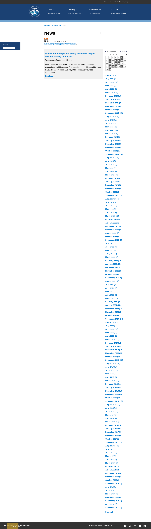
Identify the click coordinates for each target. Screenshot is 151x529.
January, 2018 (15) (112, 429)
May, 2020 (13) (111, 333)
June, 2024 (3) (111, 165)
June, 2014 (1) (111, 504)
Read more (49, 76)
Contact (115, 2)
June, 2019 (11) (111, 370)
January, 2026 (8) (112, 99)
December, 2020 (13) (113, 309)
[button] (54, 12)
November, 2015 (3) (113, 497)
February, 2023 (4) (112, 219)
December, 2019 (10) (113, 350)
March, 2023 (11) (112, 216)
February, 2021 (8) (112, 302)
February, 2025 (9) (112, 137)
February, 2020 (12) (113, 343)
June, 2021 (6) (111, 288)
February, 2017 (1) (112, 466)
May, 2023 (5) (110, 209)
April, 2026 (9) (111, 89)
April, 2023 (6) (111, 213)
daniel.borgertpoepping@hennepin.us (60, 44)
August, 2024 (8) (112, 158)
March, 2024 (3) (111, 175)
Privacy (100, 525)
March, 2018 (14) (112, 422)
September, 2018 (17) (114, 401)
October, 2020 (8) (112, 315)
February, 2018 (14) (113, 425)
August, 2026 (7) (112, 75)
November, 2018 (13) (113, 394)
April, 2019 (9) (111, 377)
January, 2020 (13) (112, 346)
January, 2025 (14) (112, 141)
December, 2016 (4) (113, 473)
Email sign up (123, 2)
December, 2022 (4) (113, 226)
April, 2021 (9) (111, 295)
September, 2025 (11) (114, 113)
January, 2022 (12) (112, 264)
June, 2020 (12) (111, 329)
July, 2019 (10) (111, 367)
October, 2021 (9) (112, 274)
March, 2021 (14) (112, 298)
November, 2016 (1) (113, 477)
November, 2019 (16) (113, 353)
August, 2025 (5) (112, 117)
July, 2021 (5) (110, 285)
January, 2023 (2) (112, 223)
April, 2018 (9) (111, 418)
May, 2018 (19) (111, 415)
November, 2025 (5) (113, 106)
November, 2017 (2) (113, 435)
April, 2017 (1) (111, 460)
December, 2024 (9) (113, 144)
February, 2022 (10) (113, 261)
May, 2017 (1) (110, 456)
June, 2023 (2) (111, 206)
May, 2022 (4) (110, 250)
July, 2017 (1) (110, 449)
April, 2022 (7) (111, 254)
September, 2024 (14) (114, 154)
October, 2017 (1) (112, 439)
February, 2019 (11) (113, 384)
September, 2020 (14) (114, 319)
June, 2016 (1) (111, 490)
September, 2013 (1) (113, 508)
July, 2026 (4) (110, 79)
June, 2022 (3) (111, 247)
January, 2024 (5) (112, 182)
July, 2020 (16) (111, 326)
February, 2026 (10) (113, 96)
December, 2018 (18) (113, 391)
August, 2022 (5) (112, 233)
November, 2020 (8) (113, 312)
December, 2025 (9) (113, 103)
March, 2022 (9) (111, 257)
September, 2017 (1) (113, 442)
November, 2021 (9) (113, 271)
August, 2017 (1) (112, 446)
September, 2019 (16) (114, 360)
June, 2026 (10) (111, 82)
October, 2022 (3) (112, 237)
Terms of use (93, 525)
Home (29, 5)
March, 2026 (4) (111, 92)
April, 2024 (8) (111, 171)
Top (14, 526)
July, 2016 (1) (110, 487)
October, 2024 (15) (112, 151)
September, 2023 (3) (113, 195)
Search (5, 45)
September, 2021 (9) (113, 278)
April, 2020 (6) (111, 336)
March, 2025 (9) (111, 134)
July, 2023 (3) (110, 202)
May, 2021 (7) (110, 291)
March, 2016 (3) (111, 494)
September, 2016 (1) (113, 484)
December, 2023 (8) (113, 185)
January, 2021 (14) (112, 305)
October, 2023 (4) (112, 192)
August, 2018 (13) (112, 405)
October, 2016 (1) (112, 480)
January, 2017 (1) (112, 470)
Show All (109, 512)
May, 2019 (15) (111, 374)
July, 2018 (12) (111, 408)
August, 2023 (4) (112, 199)
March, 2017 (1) (111, 463)
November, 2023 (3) (113, 189)
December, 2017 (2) (113, 432)
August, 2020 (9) (112, 322)
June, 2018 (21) (111, 411)
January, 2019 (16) (112, 387)
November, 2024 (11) (113, 147)
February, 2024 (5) (112, 178)
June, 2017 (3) (111, 453)
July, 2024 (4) (110, 161)
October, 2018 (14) (112, 398)
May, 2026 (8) (110, 86)
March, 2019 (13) (112, 381)
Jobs (104, 2)
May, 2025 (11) (111, 127)
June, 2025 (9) (111, 123)
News (109, 2)
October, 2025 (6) (112, 110)
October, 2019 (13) (112, 357)
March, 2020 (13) (112, 339)
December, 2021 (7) (113, 267)
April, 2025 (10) (111, 130)
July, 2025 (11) (111, 120)
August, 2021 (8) (112, 281)
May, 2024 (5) (110, 168)
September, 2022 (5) (113, 240)
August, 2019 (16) (112, 363)
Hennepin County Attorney (52, 25)
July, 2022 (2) (110, 243)
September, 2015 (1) (113, 501)
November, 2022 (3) (113, 230)
